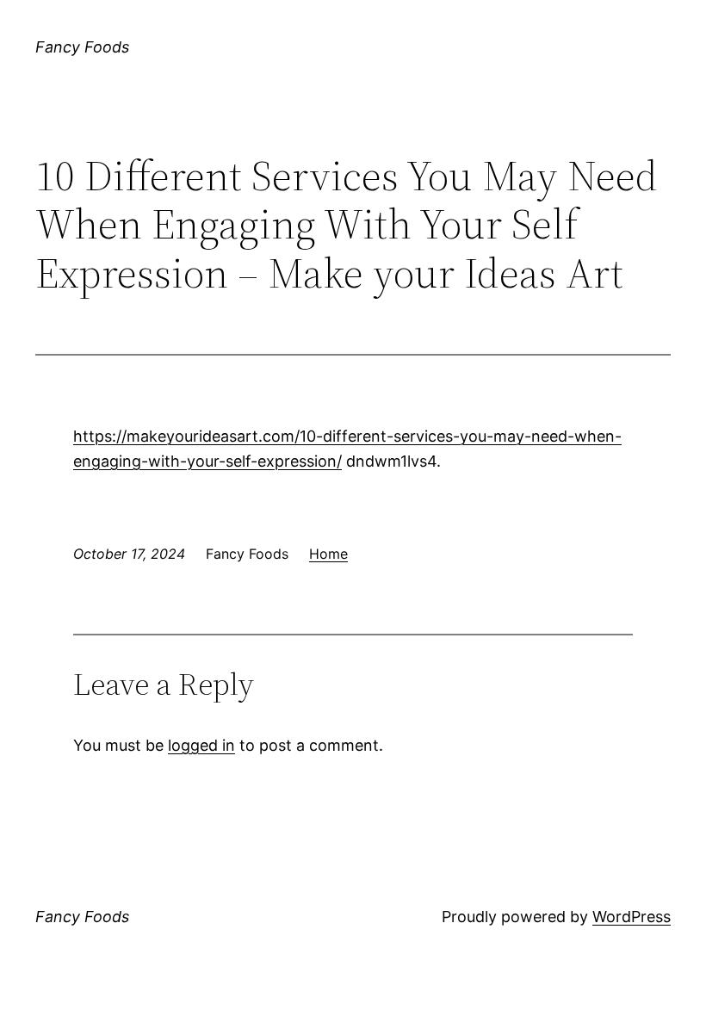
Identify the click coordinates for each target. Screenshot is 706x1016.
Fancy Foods (82, 47)
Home (328, 553)
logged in (201, 745)
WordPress (631, 917)
